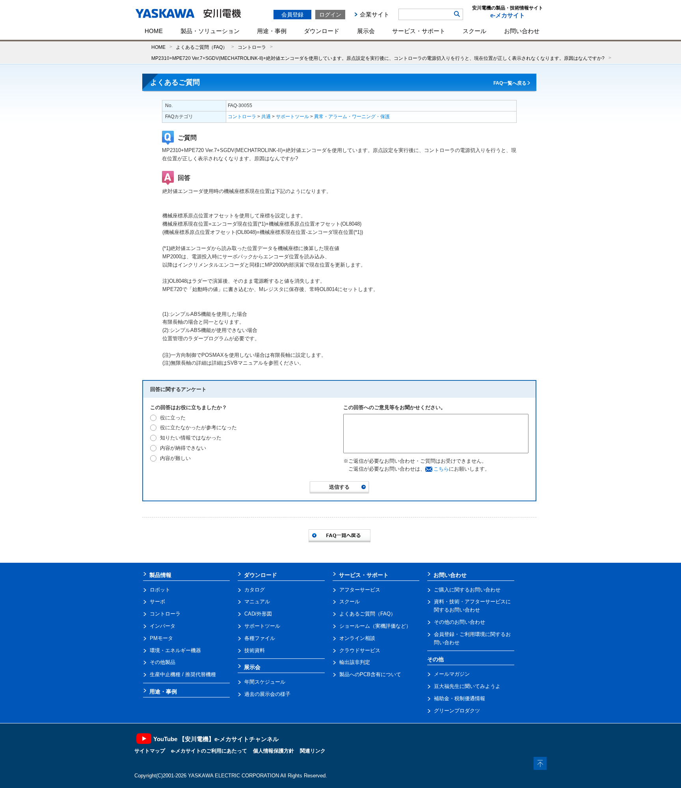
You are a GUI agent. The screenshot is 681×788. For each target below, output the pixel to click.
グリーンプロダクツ (457, 711)
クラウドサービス (359, 650)
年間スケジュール (264, 682)
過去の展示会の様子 (267, 694)
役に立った (173, 418)
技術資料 (254, 650)
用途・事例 (272, 31)
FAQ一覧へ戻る (510, 83)
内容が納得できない (183, 448)
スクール (474, 31)
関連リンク (313, 751)
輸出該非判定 (354, 662)
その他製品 (162, 662)
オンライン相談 (357, 638)
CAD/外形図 (258, 614)
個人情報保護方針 (273, 751)
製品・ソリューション (210, 31)
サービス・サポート (418, 31)
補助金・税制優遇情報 (459, 698)
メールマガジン (452, 674)
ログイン (330, 14)
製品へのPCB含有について (370, 674)
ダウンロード (321, 31)
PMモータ (161, 638)
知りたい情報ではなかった (190, 438)
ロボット (160, 590)
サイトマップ (149, 751)
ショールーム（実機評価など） (375, 626)
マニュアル (257, 601)
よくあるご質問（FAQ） (201, 47)
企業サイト (374, 14)
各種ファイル (259, 638)
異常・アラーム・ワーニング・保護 (352, 116)
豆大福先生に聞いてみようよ (467, 686)
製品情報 (160, 575)
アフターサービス (359, 590)
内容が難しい (175, 458)
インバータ (162, 626)
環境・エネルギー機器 (175, 650)
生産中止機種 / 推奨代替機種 (183, 674)
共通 (266, 116)
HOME (154, 31)
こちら (441, 469)
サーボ (157, 601)
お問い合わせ (522, 31)
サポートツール (292, 116)
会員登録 (292, 14)
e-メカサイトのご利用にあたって (209, 751)
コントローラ (252, 47)
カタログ (254, 590)
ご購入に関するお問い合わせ (467, 590)
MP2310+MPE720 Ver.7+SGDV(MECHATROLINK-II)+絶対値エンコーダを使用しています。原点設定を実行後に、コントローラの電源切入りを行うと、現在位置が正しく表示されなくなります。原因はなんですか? (378, 58)
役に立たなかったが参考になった (198, 427)
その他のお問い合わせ (459, 622)
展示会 (366, 31)
